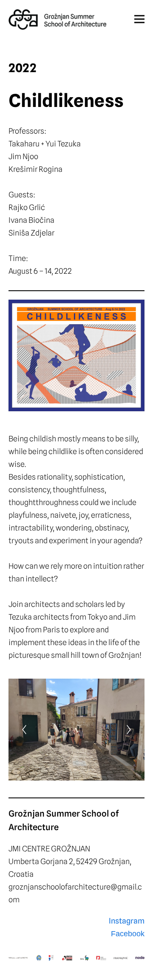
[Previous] (24, 729)
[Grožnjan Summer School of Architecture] (57, 19)
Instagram (126, 920)
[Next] (128, 729)
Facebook (127, 933)
